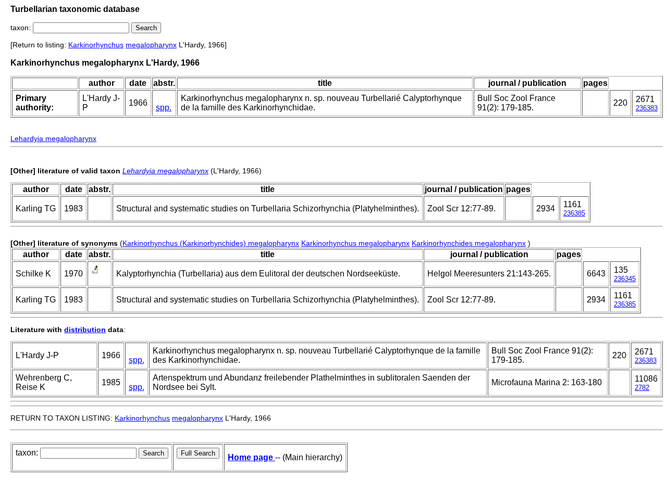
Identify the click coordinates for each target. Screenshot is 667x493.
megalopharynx (151, 45)
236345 (625, 279)
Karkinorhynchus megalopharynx (355, 243)
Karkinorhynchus (95, 45)
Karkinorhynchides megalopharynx (469, 243)
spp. (163, 107)
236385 (574, 213)
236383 (647, 108)
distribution (85, 329)
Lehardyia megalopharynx (53, 138)
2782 (642, 387)
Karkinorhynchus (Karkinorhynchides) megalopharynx (210, 243)
